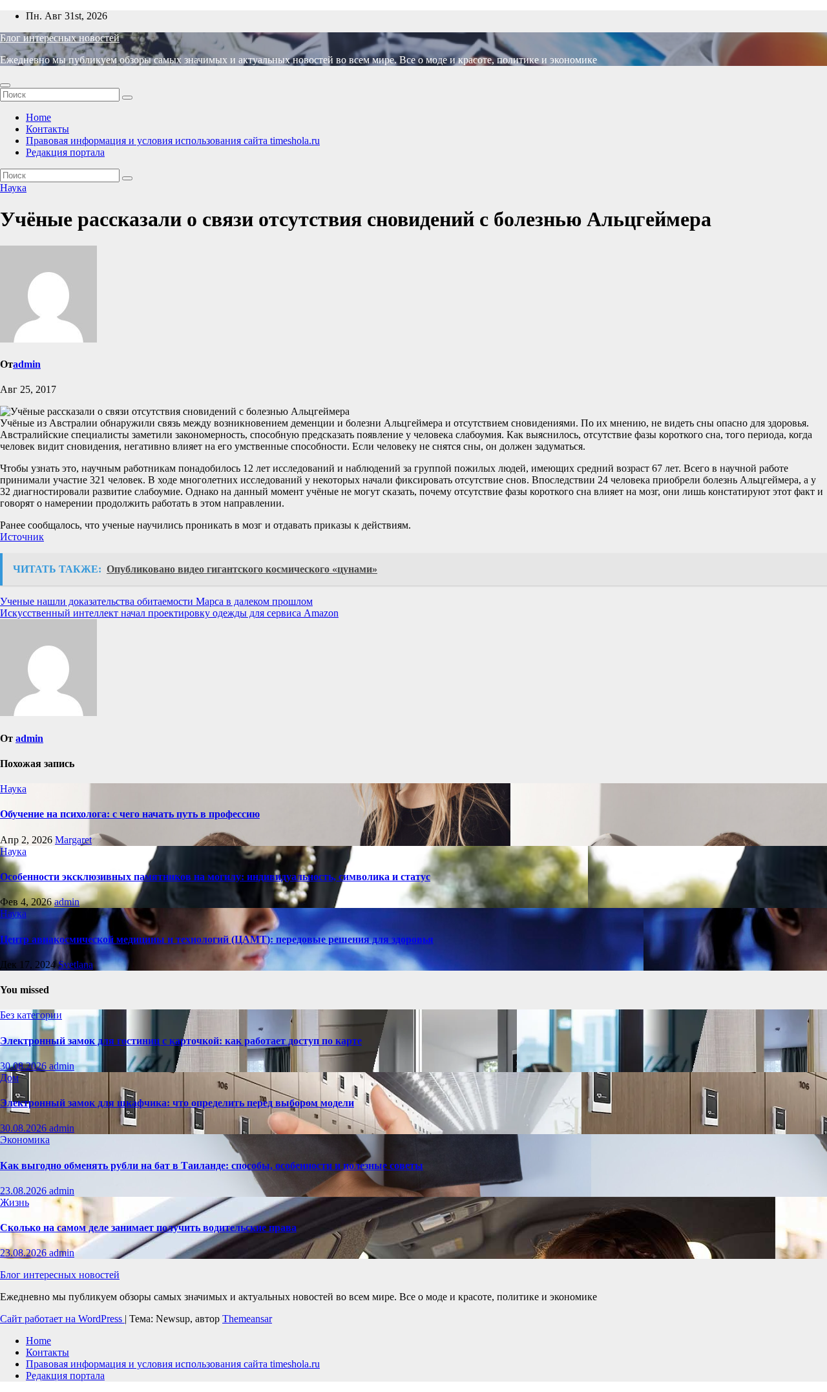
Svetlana (75, 964)
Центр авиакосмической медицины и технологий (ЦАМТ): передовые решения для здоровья (217, 939)
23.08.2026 (24, 1190)
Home (38, 117)
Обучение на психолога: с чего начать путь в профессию (130, 813)
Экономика (25, 1139)
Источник (22, 536)
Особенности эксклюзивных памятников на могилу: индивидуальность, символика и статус (215, 876)
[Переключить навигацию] (5, 85)
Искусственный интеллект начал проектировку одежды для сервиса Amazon (169, 612)
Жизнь (14, 1202)
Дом (9, 1077)
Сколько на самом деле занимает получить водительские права (148, 1227)
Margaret (73, 839)
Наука (13, 187)
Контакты (47, 128)
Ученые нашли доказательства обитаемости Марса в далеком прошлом (156, 601)
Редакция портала (65, 152)
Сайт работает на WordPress (62, 1318)
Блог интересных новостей (60, 37)
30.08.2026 (24, 1065)
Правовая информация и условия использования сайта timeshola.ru (173, 140)
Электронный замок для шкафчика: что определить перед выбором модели (177, 1102)
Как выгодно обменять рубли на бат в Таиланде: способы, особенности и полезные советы (211, 1165)
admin (27, 364)
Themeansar (247, 1318)
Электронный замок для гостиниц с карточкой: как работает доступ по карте (181, 1040)
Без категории (31, 1014)
